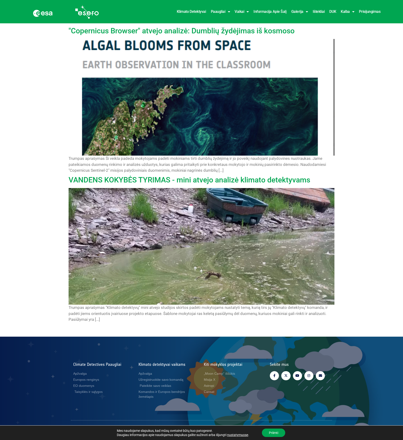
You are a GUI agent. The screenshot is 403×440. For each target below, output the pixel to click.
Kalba (345, 11)
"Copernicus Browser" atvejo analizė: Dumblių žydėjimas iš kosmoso (182, 30)
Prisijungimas (369, 11)
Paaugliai (218, 11)
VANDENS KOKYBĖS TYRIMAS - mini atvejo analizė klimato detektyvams (189, 179)
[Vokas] (320, 375)
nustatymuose (237, 435)
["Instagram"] (308, 375)
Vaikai (239, 11)
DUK (332, 11)
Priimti (273, 433)
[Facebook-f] (274, 375)
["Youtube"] (297, 375)
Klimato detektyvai (191, 11)
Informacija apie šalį (270, 11)
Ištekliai (319, 11)
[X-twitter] (285, 375)
